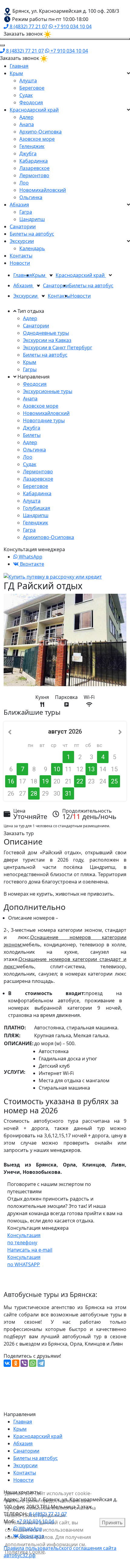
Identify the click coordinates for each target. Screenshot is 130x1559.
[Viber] (24, 1363)
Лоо (24, 182)
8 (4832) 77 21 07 (27, 26)
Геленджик (31, 146)
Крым (16, 73)
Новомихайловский (42, 190)
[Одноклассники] (15, 1363)
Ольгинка (30, 197)
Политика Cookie (25, 1551)
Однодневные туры (46, 333)
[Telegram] (41, 1363)
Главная (19, 66)
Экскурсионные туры (47, 391)
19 (45, 781)
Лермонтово (34, 175)
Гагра (25, 212)
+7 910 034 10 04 (72, 26)
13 (91, 769)
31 (68, 793)
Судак (26, 95)
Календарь (32, 248)
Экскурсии (22, 241)
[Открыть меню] (65, 39)
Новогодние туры (44, 420)
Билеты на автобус (32, 233)
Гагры (30, 369)
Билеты (32, 435)
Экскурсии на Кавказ (47, 340)
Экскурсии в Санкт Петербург (57, 347)
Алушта (28, 80)
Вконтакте (31, 564)
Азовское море (37, 139)
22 (79, 781)
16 (11, 781)
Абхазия (19, 204)
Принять (112, 1522)
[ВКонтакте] (7, 1363)
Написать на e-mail (29, 1249)
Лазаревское (34, 168)
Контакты (21, 255)
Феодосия (31, 102)
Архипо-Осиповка (40, 131)
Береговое (31, 88)
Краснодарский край (34, 109)
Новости (20, 263)
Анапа (26, 124)
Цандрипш (32, 219)
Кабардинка (33, 160)
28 (34, 793)
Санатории (23, 226)
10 (57, 769)
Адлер (26, 117)
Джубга (28, 153)
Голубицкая (36, 508)
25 (114, 781)
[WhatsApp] (32, 1363)
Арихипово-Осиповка (48, 537)
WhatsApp (30, 556)
